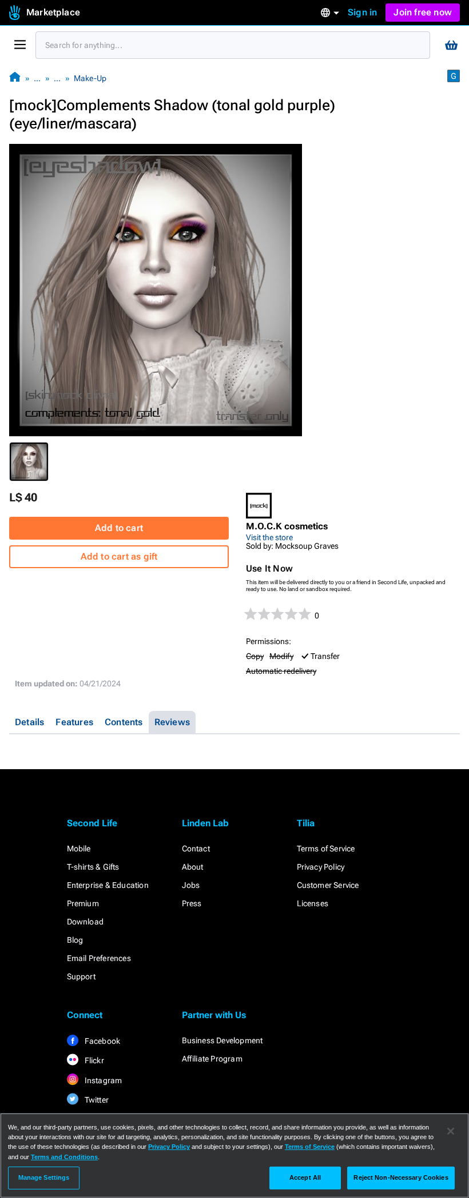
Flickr (93, 1060)
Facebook (102, 1041)
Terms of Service (326, 848)
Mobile (79, 848)
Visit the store (269, 537)
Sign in (362, 12)
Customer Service (328, 885)
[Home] (15, 78)
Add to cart (119, 527)
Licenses (313, 903)
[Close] (450, 1131)
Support (81, 976)
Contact (196, 848)
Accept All (305, 1177)
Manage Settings (44, 1177)
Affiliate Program (212, 1058)
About (193, 866)
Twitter (96, 1099)
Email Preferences (99, 958)
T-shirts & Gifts (93, 866)
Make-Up (90, 78)
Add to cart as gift (119, 556)
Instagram (102, 1080)
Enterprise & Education (108, 885)
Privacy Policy (321, 866)
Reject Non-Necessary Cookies (400, 1177)
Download (85, 921)
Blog (75, 939)
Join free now (423, 12)
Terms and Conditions (64, 1156)
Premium (83, 903)
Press (192, 903)
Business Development (222, 1040)
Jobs (191, 885)
